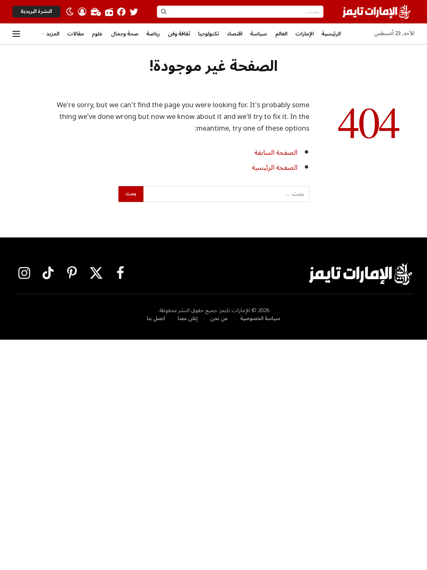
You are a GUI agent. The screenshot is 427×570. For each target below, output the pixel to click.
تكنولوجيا (208, 34)
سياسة (258, 34)
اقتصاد (234, 34)
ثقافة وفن (179, 34)
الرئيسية (331, 34)
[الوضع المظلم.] (70, 12)
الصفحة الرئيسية (274, 167)
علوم (97, 34)
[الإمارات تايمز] (376, 11)
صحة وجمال (124, 34)
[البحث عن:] (226, 194)
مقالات (75, 34)
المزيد (52, 34)
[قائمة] (16, 34)
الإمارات (304, 34)
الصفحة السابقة (275, 152)
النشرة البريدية (36, 11)
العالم (281, 34)
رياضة (153, 34)
